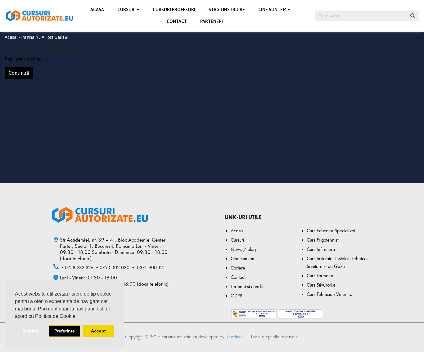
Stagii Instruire (227, 9)
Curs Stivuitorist (321, 285)
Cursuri (237, 240)
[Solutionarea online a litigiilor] (300, 312)
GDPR (236, 295)
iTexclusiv (234, 336)
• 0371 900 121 (148, 267)
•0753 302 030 (112, 267)
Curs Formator (320, 275)
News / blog (243, 249)
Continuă (19, 73)
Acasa (97, 9)
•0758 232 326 (76, 267)
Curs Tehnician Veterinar (330, 294)
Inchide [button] (30, 330)
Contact (177, 21)
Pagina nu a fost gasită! (44, 37)
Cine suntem (242, 258)
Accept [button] (98, 330)
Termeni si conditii (247, 286)
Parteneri (211, 21)
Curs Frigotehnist (322, 240)
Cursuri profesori (174, 9)
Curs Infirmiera (321, 249)
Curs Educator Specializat (331, 230)
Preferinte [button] (64, 330)
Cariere (238, 268)
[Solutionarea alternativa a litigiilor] (254, 314)
